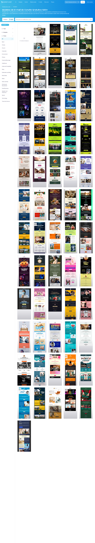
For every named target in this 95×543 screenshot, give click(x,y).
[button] (12, 28)
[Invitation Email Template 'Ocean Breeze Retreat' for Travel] (40, 39)
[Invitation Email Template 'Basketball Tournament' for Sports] (24, 370)
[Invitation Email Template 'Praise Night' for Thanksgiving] (40, 171)
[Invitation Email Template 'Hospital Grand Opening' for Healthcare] (24, 436)
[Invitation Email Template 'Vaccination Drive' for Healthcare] (24, 304)
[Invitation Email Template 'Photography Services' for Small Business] (86, 105)
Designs (5, 19)
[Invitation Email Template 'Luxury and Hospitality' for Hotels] (70, 138)
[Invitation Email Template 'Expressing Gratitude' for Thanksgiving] (55, 204)
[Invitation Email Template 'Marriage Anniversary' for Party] (40, 237)
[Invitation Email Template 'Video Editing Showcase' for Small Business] (70, 304)
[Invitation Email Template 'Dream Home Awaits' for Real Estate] (40, 370)
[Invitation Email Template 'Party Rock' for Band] (55, 39)
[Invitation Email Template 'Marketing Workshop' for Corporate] (40, 105)
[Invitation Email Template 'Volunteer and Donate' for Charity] (24, 138)
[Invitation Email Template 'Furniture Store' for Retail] (55, 403)
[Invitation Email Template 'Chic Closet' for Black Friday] (86, 72)
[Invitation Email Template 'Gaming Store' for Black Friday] (40, 270)
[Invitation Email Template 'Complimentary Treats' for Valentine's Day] (55, 304)
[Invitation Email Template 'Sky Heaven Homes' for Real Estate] (24, 237)
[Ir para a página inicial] (5, 2)
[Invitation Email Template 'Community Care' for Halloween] (70, 370)
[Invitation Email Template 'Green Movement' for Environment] (86, 39)
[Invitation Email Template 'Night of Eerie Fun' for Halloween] (24, 270)
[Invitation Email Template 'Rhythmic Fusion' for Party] (24, 105)
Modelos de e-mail (6, 6)
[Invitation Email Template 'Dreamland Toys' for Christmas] (40, 204)
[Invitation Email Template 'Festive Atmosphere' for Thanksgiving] (86, 237)
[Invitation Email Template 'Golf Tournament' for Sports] (24, 72)
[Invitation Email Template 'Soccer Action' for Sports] (86, 138)
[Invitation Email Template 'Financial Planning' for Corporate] (86, 171)
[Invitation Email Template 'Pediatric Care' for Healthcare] (24, 403)
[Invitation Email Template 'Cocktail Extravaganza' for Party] (55, 72)
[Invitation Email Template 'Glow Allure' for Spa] (86, 304)
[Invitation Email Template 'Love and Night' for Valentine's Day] (55, 370)
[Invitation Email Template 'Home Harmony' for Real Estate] (40, 403)
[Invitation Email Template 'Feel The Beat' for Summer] (70, 403)
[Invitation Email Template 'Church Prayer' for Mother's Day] (55, 270)
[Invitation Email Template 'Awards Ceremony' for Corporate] (40, 138)
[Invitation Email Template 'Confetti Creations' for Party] (86, 270)
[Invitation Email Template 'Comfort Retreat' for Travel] (86, 337)
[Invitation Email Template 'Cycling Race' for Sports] (86, 204)
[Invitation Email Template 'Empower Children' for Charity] (24, 171)
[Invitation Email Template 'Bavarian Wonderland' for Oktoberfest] (70, 105)
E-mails (11, 19)
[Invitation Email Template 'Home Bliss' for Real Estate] (55, 237)
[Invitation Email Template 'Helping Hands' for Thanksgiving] (70, 204)
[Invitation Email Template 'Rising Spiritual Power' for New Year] (55, 337)
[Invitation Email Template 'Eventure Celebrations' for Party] (24, 337)
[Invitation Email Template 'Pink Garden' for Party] (70, 270)
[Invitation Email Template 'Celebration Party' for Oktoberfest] (40, 337)
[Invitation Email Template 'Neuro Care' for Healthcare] (24, 204)
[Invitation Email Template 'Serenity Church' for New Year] (70, 72)
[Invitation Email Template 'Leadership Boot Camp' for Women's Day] (86, 370)
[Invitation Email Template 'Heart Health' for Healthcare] (70, 337)
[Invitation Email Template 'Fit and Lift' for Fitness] (70, 237)
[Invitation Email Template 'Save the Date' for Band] (55, 138)
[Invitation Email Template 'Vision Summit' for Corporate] (40, 72)
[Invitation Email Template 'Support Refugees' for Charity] (70, 171)
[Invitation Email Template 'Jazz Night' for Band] (55, 105)
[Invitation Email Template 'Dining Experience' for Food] (55, 171)
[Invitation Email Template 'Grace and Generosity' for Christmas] (86, 403)
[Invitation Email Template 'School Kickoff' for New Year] (70, 39)
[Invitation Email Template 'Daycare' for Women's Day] (40, 304)
